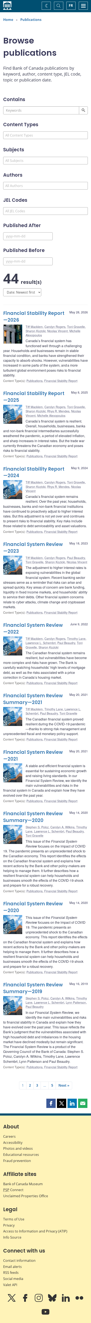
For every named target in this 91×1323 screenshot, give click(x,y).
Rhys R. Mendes (58, 411)
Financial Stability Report (60, 381)
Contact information (19, 1260)
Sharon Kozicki (36, 331)
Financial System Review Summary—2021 (33, 699)
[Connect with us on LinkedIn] (66, 1301)
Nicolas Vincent (57, 331)
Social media (13, 1278)
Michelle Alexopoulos (51, 415)
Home (8, 19)
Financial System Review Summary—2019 (33, 988)
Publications (30, 19)
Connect (13, 1190)
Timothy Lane (76, 638)
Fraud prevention (17, 1160)
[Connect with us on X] (12, 1301)
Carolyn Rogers (54, 327)
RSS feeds (11, 1272)
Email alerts (12, 1266)
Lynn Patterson (76, 1002)
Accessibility (12, 1142)
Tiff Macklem (34, 327)
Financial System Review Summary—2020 (33, 817)
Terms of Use (13, 1219)
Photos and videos (18, 1148)
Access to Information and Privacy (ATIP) (35, 1231)
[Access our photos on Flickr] (79, 1301)
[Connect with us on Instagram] (39, 1301)
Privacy (9, 1225)
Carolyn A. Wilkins (62, 827)
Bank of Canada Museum (23, 1184)
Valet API (10, 1284)
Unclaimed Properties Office (25, 1196)
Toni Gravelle (76, 327)
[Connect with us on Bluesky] (52, 1301)
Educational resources (21, 1154)
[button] (51, 1103)
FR (71, 5)
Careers (9, 1136)
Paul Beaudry (76, 558)
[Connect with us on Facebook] (25, 1301)
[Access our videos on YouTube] (45, 1314)
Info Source (12, 1237)
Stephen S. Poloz (37, 827)
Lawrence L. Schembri (41, 643)
